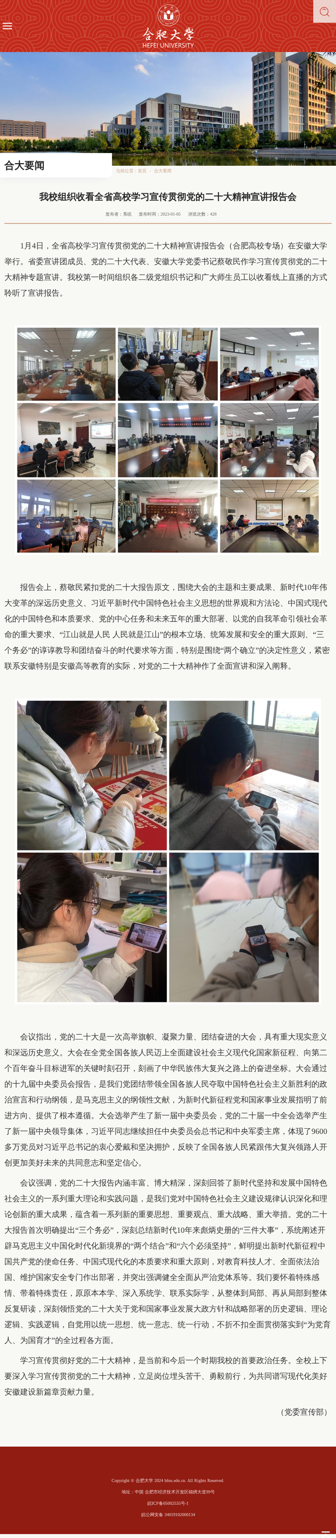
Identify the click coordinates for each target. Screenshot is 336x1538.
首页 (142, 170)
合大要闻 (163, 170)
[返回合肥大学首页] (168, 26)
